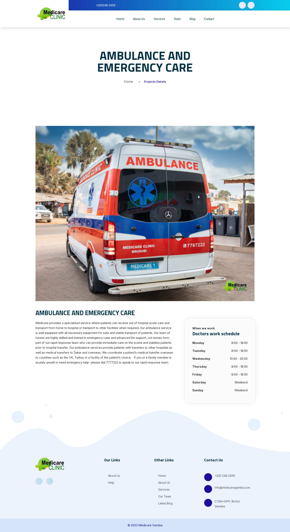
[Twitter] (251, 5)
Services (159, 19)
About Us (139, 19)
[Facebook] (242, 5)
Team (177, 19)
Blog (192, 19)
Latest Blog (165, 503)
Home (120, 19)
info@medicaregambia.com (232, 487)
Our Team (164, 496)
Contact (209, 19)
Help (110, 482)
